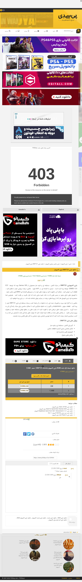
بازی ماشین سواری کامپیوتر (52, 264)
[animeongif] (39, 139)
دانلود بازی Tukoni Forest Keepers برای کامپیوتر (57, 543)
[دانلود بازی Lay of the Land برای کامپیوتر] (68, 567)
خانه (74, 264)
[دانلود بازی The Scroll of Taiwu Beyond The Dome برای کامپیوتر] (34, 555)
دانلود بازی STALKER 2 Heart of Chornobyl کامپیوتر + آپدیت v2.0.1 (42, 16)
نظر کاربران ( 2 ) (54, 464)
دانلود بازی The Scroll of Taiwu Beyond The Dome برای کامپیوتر (24, 555)
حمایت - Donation (67, 578)
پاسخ (72, 468)
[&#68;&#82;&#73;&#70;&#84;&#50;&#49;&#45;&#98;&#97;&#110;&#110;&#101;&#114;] (41, 281)
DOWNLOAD (24, 386)
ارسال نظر (67, 464)
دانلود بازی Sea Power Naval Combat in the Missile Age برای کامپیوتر (57, 555)
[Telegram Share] (32, 434)
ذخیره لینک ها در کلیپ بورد (41, 376)
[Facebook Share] (25, 434)
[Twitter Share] (29, 434)
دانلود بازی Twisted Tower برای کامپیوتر (24, 542)
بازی (70, 264)
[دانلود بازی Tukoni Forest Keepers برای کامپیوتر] (68, 544)
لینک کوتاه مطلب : (53, 452)
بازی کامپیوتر (64, 264)
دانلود (54, 31)
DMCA (78, 578)
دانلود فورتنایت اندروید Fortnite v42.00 (25, 16)
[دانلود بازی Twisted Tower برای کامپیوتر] (34, 544)
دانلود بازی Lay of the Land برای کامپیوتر (58, 565)
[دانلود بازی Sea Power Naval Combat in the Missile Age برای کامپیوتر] (68, 555)
